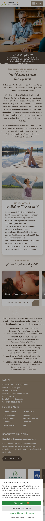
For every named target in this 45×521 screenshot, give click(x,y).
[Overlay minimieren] (40, 482)
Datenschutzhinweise (16, 517)
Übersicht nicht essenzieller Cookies (22, 513)
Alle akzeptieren (20, 503)
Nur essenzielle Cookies (21, 508)
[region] (21, 492)
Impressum (30, 517)
